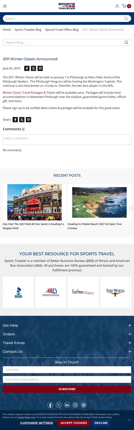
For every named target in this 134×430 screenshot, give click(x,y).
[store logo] (67, 6)
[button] (118, 6)
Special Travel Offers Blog (62, 30)
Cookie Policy (23, 417)
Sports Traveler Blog (28, 30)
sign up (17, 108)
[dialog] (67, 420)
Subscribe (67, 389)
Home (7, 30)
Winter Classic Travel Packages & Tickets (29, 93)
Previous (3, 293)
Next (131, 208)
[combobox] (67, 18)
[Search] (126, 43)
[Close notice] (129, 420)
